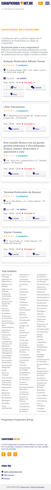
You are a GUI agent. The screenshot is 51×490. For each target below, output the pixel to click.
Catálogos (23, 302)
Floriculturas (42, 401)
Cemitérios (23, 305)
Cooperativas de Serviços (24, 378)
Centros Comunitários (24, 309)
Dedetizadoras (43, 284)
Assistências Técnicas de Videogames (7, 351)
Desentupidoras (43, 295)
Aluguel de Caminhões (6, 295)
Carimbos (23, 289)
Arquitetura (6, 313)
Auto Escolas (7, 378)
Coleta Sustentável (24, 331)
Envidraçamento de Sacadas (43, 360)
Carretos (23, 295)
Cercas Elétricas (22, 313)
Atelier (4, 370)
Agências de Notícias (7, 290)
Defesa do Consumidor (42, 288)
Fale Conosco (9, 475)
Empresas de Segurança (42, 325)
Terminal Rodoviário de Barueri (22, 192)
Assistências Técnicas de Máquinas (7, 344)
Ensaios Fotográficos (42, 346)
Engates (40, 339)
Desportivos (42, 303)
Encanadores (42, 332)
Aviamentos (6, 387)
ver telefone (22, 78)
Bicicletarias (7, 398)
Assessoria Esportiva (6, 331)
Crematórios (24, 406)
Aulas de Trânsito (5, 374)
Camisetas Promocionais (25, 280)
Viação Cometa (13, 232)
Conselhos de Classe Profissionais (24, 345)
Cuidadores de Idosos (24, 410)
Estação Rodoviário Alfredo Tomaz (25, 61)
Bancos (5, 390)
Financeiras (42, 398)
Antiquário (6, 299)
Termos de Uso (24, 487)
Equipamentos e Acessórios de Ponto (43, 373)
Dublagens (41, 311)
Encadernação (43, 329)
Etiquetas (41, 390)
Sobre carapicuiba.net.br (13, 472)
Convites (23, 365)
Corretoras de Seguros (24, 393)
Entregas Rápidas (40, 355)
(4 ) (21, 111)
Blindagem (6, 400)
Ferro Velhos (42, 395)
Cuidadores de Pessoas (42, 276)
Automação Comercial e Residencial (7, 382)
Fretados (40, 408)
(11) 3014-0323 (12, 78)
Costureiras (24, 404)
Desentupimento (43, 297)
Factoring (41, 393)
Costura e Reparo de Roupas (23, 399)
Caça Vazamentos (7, 407)
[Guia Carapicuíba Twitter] (10, 454)
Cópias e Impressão (23, 383)
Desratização (42, 306)
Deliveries (41, 292)
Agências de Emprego (7, 276)
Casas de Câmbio (23, 298)
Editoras (40, 314)
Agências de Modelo (7, 285)
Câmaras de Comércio (24, 276)
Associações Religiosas (7, 366)
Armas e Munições (6, 309)
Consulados (24, 355)
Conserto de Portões (24, 351)
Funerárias (41, 411)
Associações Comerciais (7, 357)
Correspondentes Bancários (26, 388)
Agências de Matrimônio (7, 280)
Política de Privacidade (37, 487)
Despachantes (43, 300)
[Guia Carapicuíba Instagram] (16, 454)
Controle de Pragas (24, 361)
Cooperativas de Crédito (24, 369)
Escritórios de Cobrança (42, 379)
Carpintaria (24, 292)
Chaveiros (23, 317)
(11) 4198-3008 (12, 209)
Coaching (23, 323)
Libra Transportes (15, 106)
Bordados (6, 403)
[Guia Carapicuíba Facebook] (4, 454)
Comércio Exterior (23, 336)
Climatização (24, 320)
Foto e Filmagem (41, 405)
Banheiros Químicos (6, 394)
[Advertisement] (25, 17)
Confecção (23, 340)
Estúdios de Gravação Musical (42, 385)
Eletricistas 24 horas (41, 320)
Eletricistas (41, 317)
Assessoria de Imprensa (7, 317)
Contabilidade (25, 357)
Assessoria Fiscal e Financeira (6, 337)
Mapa (14, 94)
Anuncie (7, 478)
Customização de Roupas (43, 280)
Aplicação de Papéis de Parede (7, 303)
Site (14, 88)
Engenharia (41, 342)
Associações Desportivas (7, 361)
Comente (37, 88)
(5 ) (21, 65)
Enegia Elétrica (40, 335)
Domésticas (42, 308)
